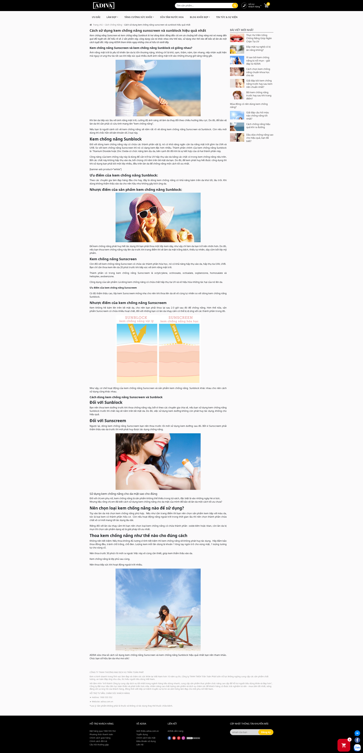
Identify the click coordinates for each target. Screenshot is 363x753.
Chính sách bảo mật (145, 737)
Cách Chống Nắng (113, 24)
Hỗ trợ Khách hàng (254, 5)
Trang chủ (98, 24)
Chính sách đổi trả (98, 741)
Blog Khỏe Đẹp (199, 17)
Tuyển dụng (142, 734)
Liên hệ (139, 744)
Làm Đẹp (111, 17)
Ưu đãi (96, 17)
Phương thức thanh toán (101, 734)
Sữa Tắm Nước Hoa (172, 17)
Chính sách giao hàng (100, 737)
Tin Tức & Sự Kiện (227, 17)
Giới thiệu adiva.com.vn (147, 731)
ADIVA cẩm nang (175, 731)
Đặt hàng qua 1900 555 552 (103, 731)
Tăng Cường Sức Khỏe (138, 17)
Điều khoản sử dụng (146, 741)
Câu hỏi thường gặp (99, 744)
